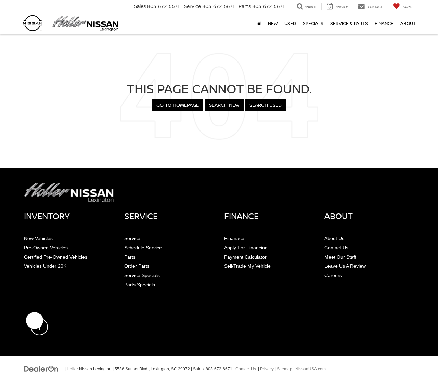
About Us (334, 238)
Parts (130, 257)
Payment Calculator (245, 257)
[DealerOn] (41, 368)
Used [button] (290, 23)
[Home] (259, 23)
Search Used (265, 104)
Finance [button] (384, 23)
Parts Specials (139, 284)
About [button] (408, 23)
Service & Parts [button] (349, 23)
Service (132, 238)
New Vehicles (38, 238)
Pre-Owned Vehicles (46, 247)
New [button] (273, 23)
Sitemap (284, 369)
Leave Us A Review (345, 266)
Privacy (267, 369)
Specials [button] (313, 23)
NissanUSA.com (310, 369)
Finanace (234, 238)
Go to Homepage (177, 104)
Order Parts (137, 266)
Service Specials (142, 275)
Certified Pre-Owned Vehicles (55, 257)
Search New (224, 104)
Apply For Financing (246, 247)
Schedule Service (143, 247)
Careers (333, 275)
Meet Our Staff (340, 257)
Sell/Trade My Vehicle (247, 266)
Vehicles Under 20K (45, 266)
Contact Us (336, 247)
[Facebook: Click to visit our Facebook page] (34, 320)
